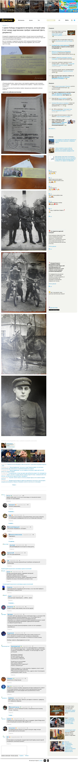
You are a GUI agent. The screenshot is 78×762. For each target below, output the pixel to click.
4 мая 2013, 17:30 (19, 678)
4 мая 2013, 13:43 (17, 596)
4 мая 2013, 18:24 (19, 698)
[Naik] (3, 689)
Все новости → (52, 128)
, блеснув (58, 124)
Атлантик (9, 587)
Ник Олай (12, 545)
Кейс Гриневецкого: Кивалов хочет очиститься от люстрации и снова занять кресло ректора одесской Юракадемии (23, 459)
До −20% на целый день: (57, 109)
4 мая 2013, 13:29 (17, 587)
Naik (8, 686)
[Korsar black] (5, 730)
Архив (30, 20)
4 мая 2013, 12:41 (25, 527)
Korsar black (12, 728)
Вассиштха (10, 606)
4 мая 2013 (4, 25)
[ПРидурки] (3, 681)
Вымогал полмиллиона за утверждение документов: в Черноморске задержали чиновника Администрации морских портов (70, 746)
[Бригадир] (3, 614)
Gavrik (8, 571)
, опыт (65, 95)
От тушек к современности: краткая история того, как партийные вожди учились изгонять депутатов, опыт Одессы (51, 9)
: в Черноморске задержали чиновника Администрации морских (62, 53)
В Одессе (54, 57)
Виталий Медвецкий (13, 527)
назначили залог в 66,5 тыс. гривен (64, 41)
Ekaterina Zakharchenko (16, 534)
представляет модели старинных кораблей (57, 34)
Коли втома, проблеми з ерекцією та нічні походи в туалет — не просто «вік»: (62, 63)
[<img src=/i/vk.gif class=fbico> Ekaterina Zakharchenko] (5, 537)
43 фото (13, 446)
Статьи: (51, 137)
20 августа (51, 83)
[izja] (3, 563)
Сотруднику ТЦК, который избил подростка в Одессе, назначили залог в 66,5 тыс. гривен (70, 720)
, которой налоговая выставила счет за (61, 99)
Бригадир (10, 614)
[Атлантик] (3, 589)
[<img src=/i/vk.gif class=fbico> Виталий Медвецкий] (3, 529)
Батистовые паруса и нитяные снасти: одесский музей (59, 31)
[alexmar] (3, 719)
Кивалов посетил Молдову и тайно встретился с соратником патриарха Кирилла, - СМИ (23, 465)
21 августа (51, 28)
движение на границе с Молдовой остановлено (61, 77)
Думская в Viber (54, 307)
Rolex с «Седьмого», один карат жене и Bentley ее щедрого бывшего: (58, 121)
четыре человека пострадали (63, 116)
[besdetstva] (4, 698)
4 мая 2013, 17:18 (27, 646)
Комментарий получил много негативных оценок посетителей (16, 568)
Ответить (8, 501)
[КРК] (4, 737)
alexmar (9, 719)
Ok (45, 760)
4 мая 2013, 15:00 (20, 606)
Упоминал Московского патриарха (60, 103)
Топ (39, 20)
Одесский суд (55, 98)
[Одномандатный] (5, 646)
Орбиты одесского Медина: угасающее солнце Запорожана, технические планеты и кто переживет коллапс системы (8, 459)
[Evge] (5, 518)
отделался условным (68, 71)
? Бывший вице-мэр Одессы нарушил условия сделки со (63, 47)
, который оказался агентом (65, 59)
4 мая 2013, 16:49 (18, 614)
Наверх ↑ (14, 484)
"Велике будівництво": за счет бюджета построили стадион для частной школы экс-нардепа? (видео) (22, 471)
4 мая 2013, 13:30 (20, 545)
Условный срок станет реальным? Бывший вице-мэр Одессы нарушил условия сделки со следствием (7, 10)
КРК (8, 737)
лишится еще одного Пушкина (62, 86)
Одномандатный (15, 646)
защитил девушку (62, 98)
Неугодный (12, 504)
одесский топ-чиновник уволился (59, 123)
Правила (21, 755)
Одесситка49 (10, 552)
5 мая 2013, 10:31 (26, 707)
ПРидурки (10, 678)
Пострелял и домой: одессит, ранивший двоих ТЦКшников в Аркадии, (63, 70)
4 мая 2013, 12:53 (19, 552)
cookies (41, 760)
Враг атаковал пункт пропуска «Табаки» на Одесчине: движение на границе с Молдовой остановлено (21, 10)
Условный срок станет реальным (60, 45)
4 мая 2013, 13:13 (17, 571)
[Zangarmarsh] (3, 635)
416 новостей (8, 446)
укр (59, 20)
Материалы (21, 20)
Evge (10, 515)
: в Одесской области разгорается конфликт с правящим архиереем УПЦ (63, 104)
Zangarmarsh (10, 633)
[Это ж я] (3, 496)
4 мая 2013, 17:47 (16, 686)
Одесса (53, 86)
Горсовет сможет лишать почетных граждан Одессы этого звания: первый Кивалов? (23, 478)
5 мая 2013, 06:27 (22, 728)
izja (8, 560)
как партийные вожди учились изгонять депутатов (61, 94)
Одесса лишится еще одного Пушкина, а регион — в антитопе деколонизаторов (37, 10)
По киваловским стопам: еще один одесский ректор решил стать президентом (27, 473)
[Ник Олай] (5, 544)
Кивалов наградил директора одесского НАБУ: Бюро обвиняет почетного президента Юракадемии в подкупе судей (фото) (37, 459)
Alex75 (9, 596)
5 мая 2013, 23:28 (16, 737)
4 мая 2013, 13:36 (18, 515)
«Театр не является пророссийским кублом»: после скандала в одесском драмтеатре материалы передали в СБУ (64, 149)
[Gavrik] (3, 571)
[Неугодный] (5, 507)
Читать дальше (52, 246)
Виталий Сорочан (14, 707)
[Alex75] (5, 595)
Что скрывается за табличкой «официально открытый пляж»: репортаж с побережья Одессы (65, 141)
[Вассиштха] (3, 609)
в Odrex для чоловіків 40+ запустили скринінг (63, 64)
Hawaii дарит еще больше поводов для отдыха (62, 109)
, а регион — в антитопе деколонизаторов (63, 87)
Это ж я (8, 495)
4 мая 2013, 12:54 (14, 560)
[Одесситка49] (3, 555)
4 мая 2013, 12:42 (22, 504)
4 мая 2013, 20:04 (18, 719)
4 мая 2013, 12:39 (17, 495)
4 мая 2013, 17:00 (19, 633)
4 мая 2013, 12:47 (27, 534)
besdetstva (11, 698)
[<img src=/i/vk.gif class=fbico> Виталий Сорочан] (5, 709)
